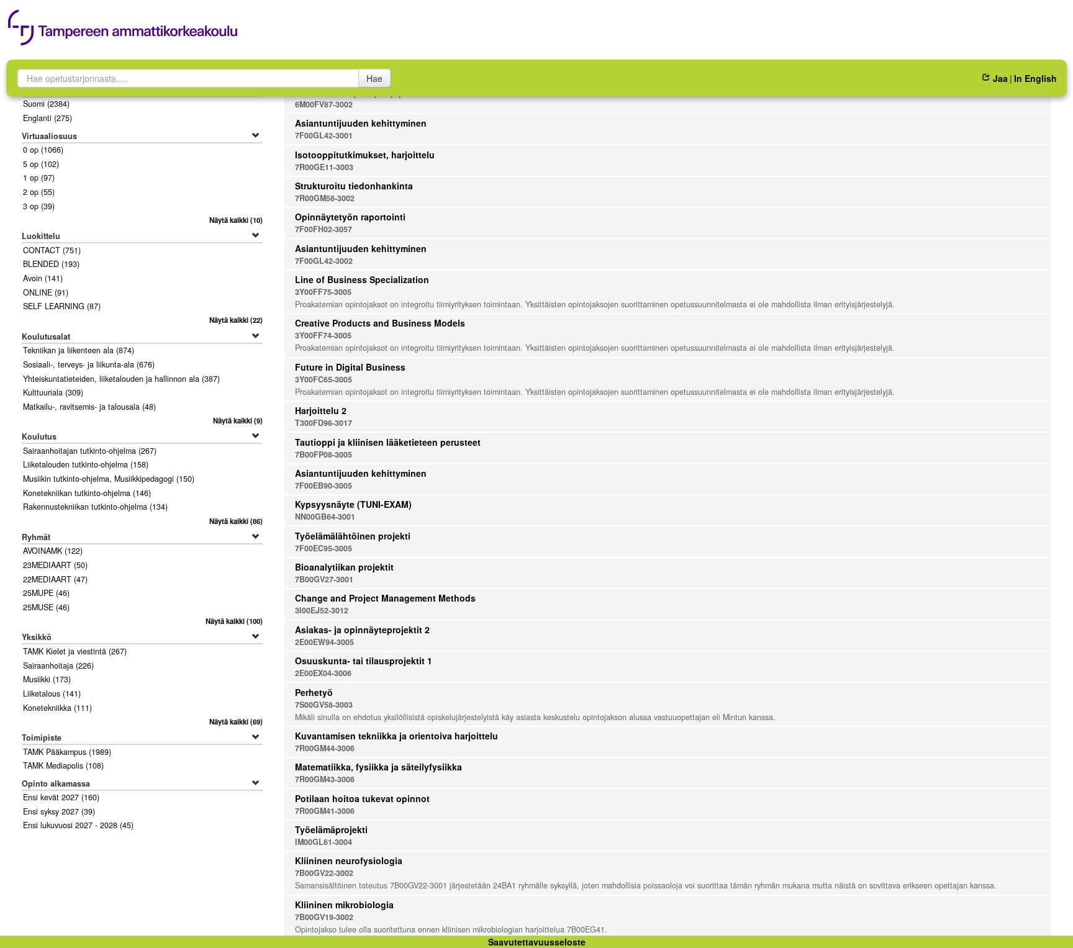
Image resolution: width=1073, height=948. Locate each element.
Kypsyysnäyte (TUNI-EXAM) (353, 504)
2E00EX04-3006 (323, 673)
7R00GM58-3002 (325, 198)
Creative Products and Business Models (380, 323)
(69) (236, 721)
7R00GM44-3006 (325, 748)
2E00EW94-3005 (324, 642)
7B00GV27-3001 (324, 579)
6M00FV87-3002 (324, 104)
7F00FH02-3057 (323, 229)
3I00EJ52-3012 (321, 610)
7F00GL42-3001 (324, 135)
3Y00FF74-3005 (323, 335)
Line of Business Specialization (362, 279)
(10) (236, 220)
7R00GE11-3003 (324, 167)
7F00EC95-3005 (323, 548)
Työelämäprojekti (331, 829)
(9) (238, 420)
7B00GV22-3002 (324, 872)
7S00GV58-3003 (324, 704)
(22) (236, 320)
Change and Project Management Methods (385, 598)
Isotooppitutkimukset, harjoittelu (365, 154)
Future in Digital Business (350, 367)
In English (1035, 78)
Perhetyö (314, 692)
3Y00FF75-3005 (323, 291)
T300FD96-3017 (323, 422)
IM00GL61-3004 (323, 841)
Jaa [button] (1000, 78)
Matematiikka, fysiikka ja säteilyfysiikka (378, 767)
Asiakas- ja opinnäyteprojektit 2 (362, 629)
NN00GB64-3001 (325, 516)
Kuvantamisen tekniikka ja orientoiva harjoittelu (396, 735)
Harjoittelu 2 (320, 410)
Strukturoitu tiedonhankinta (354, 185)
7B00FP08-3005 (323, 454)
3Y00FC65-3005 (323, 379)
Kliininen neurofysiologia (348, 860)
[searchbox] (188, 78)
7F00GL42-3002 (324, 260)
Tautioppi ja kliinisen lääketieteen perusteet (388, 442)
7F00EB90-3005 (323, 485)
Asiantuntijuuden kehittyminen (361, 123)
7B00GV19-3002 (324, 917)
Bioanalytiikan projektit (344, 567)
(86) (236, 521)
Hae (374, 78)
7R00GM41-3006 (325, 810)
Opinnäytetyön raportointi (350, 216)
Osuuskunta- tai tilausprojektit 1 (363, 660)
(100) (234, 621)
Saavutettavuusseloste (537, 942)
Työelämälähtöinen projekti (352, 536)
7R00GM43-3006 (325, 779)
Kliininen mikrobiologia (344, 904)
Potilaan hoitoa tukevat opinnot (362, 798)
